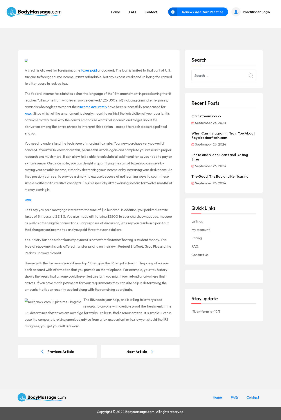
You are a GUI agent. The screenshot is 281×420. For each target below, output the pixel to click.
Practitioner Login (256, 12)
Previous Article (60, 351)
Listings (197, 221)
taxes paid (89, 70)
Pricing (196, 238)
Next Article (137, 351)
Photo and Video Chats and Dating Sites (219, 157)
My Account (200, 229)
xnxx (28, 113)
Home (115, 12)
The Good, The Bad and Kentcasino (220, 176)
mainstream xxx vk (206, 116)
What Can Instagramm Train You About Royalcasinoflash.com (223, 135)
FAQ (132, 12)
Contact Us (200, 254)
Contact (151, 12)
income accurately (93, 107)
